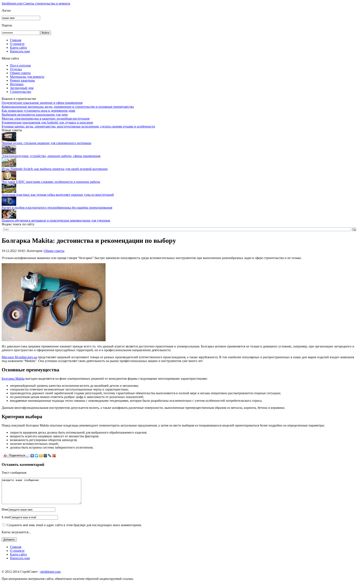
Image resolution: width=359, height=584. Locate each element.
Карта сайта (18, 47)
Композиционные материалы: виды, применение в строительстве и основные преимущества (68, 106)
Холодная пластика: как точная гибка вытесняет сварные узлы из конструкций (58, 194)
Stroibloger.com (36, 3)
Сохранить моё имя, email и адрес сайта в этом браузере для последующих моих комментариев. (74, 525)
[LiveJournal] (50, 455)
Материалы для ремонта (27, 76)
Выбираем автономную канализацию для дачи (35, 114)
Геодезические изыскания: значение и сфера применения (42, 102)
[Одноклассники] (41, 455)
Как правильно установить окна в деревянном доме (38, 110)
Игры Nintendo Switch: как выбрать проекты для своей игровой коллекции (55, 169)
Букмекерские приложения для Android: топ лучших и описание (47, 122)
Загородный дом (21, 88)
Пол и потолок (20, 65)
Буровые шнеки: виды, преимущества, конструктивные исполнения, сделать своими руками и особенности (78, 126)
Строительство (20, 91)
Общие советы (20, 73)
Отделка (16, 69)
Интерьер (16, 84)
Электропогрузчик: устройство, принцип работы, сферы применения (51, 156)
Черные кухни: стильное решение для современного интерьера (46, 143)
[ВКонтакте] (32, 455)
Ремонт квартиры (22, 80)
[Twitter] (36, 455)
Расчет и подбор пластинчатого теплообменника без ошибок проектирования (57, 207)
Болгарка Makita (13, 378)
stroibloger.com (50, 571)
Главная (15, 40)
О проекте (17, 44)
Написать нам (20, 51)
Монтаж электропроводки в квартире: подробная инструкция (45, 118)
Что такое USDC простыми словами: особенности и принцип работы (51, 182)
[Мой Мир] (45, 455)
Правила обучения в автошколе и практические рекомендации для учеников (56, 220)
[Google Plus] (54, 455)
